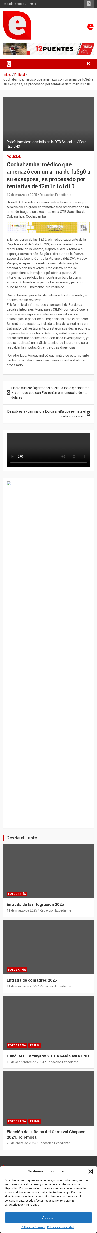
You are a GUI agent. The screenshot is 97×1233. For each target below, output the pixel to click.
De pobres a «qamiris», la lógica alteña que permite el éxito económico (46, 413)
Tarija (35, 1045)
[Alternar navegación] (9, 64)
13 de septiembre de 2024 (25, 1062)
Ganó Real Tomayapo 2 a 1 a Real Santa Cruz (48, 1056)
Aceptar (48, 1218)
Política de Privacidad (60, 1227)
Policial (14, 157)
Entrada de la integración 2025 (35, 904)
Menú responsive (89, 4)
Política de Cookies (33, 1227)
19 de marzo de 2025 (22, 195)
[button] (90, 1171)
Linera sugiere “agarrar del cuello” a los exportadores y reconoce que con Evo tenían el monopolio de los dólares (50, 392)
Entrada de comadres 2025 (32, 980)
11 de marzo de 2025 (22, 910)
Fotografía (17, 894)
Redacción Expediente (55, 195)
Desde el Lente (22, 838)
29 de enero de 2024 (21, 1143)
